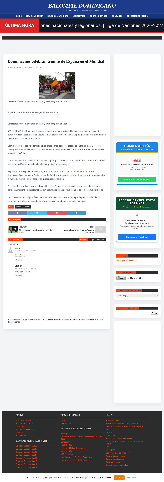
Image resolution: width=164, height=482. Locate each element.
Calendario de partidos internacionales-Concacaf (124, 426)
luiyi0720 (18, 248)
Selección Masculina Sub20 (26, 446)
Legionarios (79, 16)
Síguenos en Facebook (137, 237)
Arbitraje (64, 434)
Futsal (63, 420)
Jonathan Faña (66, 451)
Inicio (19, 16)
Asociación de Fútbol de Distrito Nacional (122, 423)
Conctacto (20, 433)
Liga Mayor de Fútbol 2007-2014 (74, 460)
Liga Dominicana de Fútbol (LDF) (118, 453)
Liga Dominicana (34, 16)
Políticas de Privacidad (24, 423)
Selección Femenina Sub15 (26, 464)
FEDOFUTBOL (66, 445)
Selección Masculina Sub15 (26, 452)
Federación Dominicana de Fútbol (119, 439)
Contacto (117, 16)
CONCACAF (110, 436)
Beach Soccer (66, 423)
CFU (107, 430)
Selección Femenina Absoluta (117, 465)
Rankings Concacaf (113, 462)
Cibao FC (109, 433)
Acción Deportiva (112, 420)
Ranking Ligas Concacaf (115, 459)
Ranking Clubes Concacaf (116, 456)
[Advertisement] (132, 95)
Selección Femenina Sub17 (26, 461)
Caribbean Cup (67, 442)
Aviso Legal (20, 426)
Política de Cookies (23, 420)
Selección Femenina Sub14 (26, 467)
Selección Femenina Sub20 (26, 458)
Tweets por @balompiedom (126, 261)
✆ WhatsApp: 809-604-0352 (137, 179)
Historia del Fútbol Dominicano (73, 448)
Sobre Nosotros (98, 16)
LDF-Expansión (67, 454)
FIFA (107, 447)
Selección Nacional (57, 16)
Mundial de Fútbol (23, 207)
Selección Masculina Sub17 (26, 449)
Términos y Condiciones (25, 430)
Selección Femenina (137, 16)
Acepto (119, 478)
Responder (19, 260)
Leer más (131, 478)
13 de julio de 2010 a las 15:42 (27, 251)
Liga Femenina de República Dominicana (76, 457)
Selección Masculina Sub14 (26, 455)
